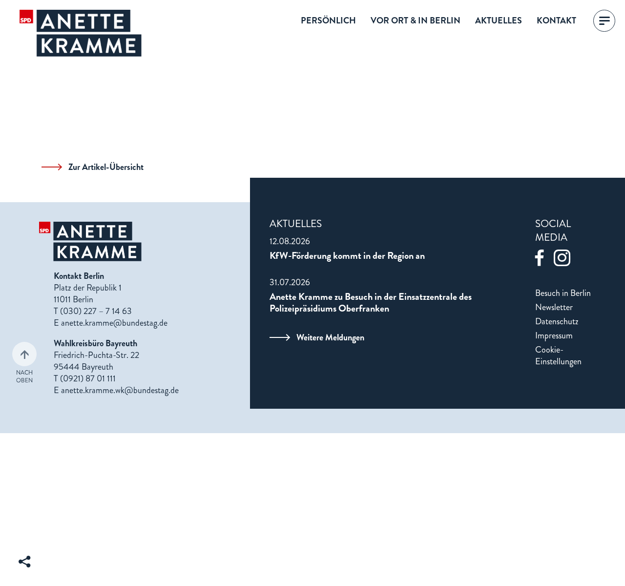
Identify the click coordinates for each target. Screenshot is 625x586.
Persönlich (328, 21)
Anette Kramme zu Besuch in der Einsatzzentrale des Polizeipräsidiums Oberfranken (371, 302)
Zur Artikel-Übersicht (106, 167)
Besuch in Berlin (563, 293)
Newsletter (554, 307)
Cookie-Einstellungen (558, 355)
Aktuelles (498, 21)
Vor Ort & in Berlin (415, 21)
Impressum (554, 335)
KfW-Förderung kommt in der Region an (347, 256)
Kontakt (556, 21)
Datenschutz (557, 321)
